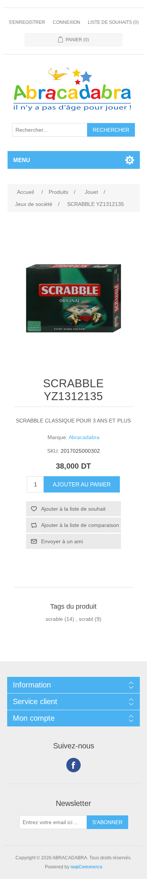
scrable (54, 619)
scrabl (86, 619)
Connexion (66, 22)
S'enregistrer (27, 22)
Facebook (73, 765)
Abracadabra (84, 437)
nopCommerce (86, 867)
